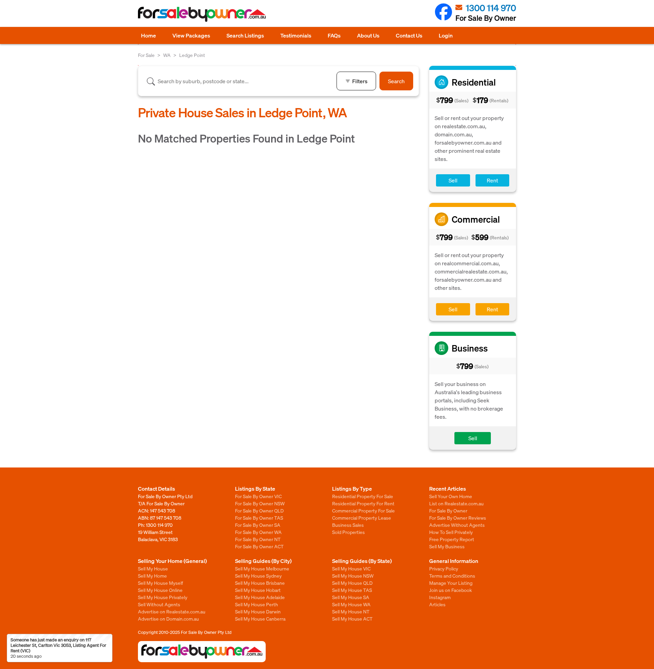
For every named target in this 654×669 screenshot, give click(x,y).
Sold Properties (348, 532)
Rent (492, 180)
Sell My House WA (351, 604)
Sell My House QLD (352, 583)
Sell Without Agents (159, 604)
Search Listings (245, 35)
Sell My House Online (160, 590)
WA (167, 55)
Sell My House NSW (353, 576)
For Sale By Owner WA (258, 532)
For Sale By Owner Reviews (457, 518)
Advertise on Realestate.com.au (171, 611)
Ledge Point (192, 55)
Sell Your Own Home (450, 496)
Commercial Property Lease (361, 518)
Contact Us (409, 35)
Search (396, 81)
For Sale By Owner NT (258, 539)
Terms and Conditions (452, 576)
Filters (360, 81)
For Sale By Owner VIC (258, 496)
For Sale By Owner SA (257, 525)
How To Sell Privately (451, 532)
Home (148, 35)
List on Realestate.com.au (456, 503)
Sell (453, 180)
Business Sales (348, 525)
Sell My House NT (351, 611)
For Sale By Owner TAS (259, 518)
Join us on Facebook (450, 590)
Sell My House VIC (351, 568)
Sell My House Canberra (260, 618)
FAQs (334, 35)
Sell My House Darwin (258, 611)
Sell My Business (447, 546)
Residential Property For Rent (363, 503)
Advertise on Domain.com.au (168, 618)
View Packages (191, 35)
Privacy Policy (443, 568)
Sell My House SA (350, 597)
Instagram (440, 597)
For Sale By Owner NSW (260, 503)
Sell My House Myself (160, 583)
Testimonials (295, 35)
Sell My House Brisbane (260, 583)
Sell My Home (152, 576)
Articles (437, 604)
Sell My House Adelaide (260, 597)
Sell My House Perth (256, 604)
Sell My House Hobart (258, 590)
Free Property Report (451, 539)
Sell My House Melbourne (262, 568)
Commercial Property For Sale (363, 510)
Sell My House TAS (352, 590)
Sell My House (153, 568)
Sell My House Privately (162, 597)
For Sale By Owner (448, 510)
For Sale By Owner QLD (259, 510)
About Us (368, 35)
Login (446, 35)
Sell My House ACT (352, 618)
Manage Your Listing (450, 583)
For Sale (146, 55)
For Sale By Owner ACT (259, 546)
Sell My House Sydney (258, 576)
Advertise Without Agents (457, 525)
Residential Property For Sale (362, 496)
